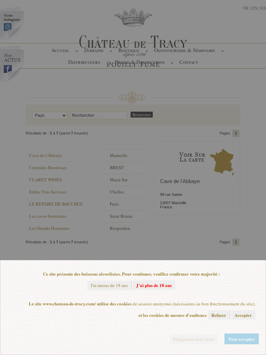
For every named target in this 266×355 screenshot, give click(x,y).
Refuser (218, 315)
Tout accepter (241, 339)
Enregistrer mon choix (194, 339)
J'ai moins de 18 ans (109, 285)
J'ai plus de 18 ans (154, 285)
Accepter (243, 315)
